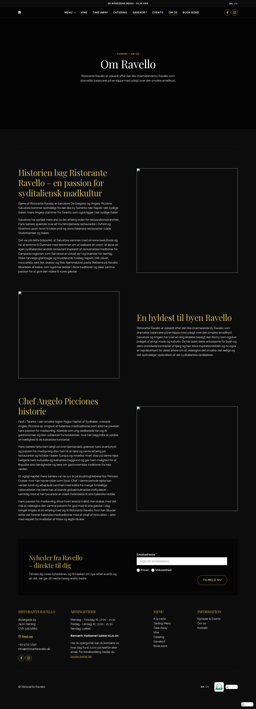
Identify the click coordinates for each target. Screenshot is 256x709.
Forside (122, 54)
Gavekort (140, 12)
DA (231, 3)
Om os (173, 12)
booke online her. (81, 656)
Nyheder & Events (208, 619)
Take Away (100, 12)
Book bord (160, 646)
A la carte (159, 619)
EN (236, 3)
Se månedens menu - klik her (128, 3)
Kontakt (202, 628)
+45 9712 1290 (27, 644)
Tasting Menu (162, 623)
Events (157, 12)
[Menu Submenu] (74, 12)
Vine (84, 12)
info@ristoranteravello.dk (34, 649)
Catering (120, 12)
